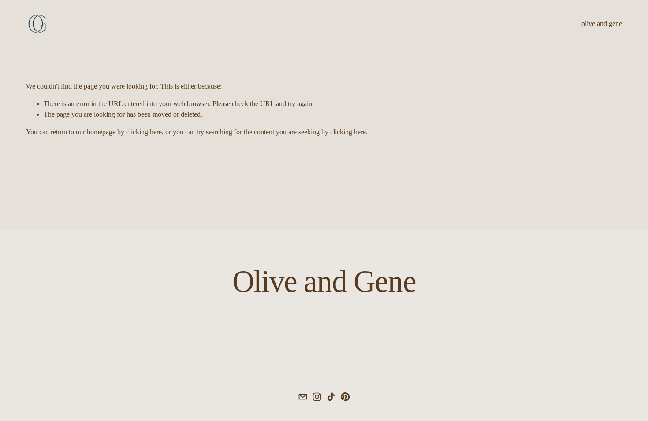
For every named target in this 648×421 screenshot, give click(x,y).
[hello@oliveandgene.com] (302, 396)
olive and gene (601, 23)
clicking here (144, 132)
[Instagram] (317, 396)
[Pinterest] (345, 396)
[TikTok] (331, 396)
